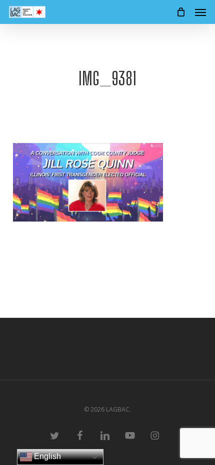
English (46, 456)
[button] (200, 12)
